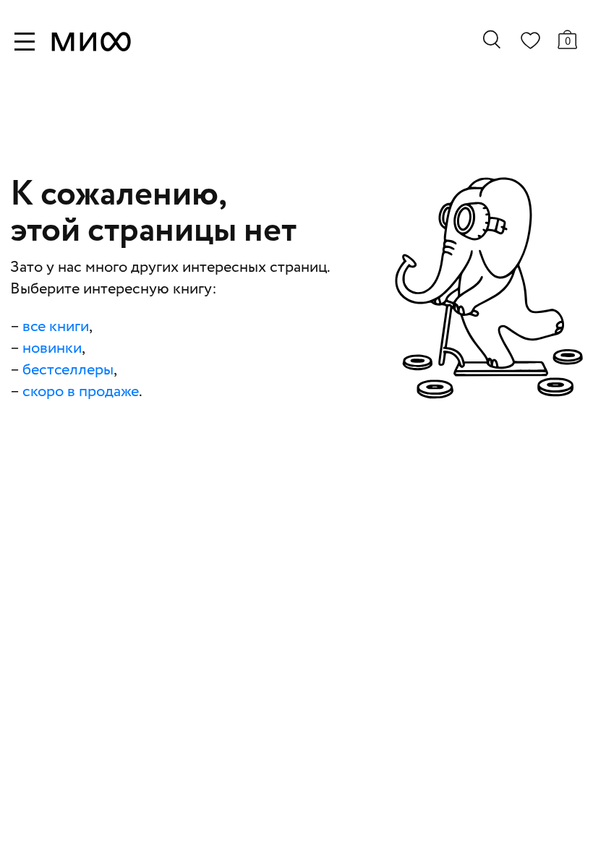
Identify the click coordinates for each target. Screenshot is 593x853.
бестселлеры (68, 370)
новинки (52, 348)
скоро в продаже (80, 391)
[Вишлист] (530, 43)
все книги (55, 326)
